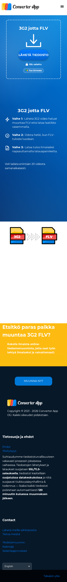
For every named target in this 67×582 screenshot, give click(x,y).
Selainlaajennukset (14, 550)
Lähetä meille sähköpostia (19, 530)
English (9, 566)
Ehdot (6, 446)
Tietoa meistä (11, 534)
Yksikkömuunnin (13, 542)
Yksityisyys (9, 450)
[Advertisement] (33, 283)
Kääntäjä (8, 546)
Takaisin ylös (52, 576)
